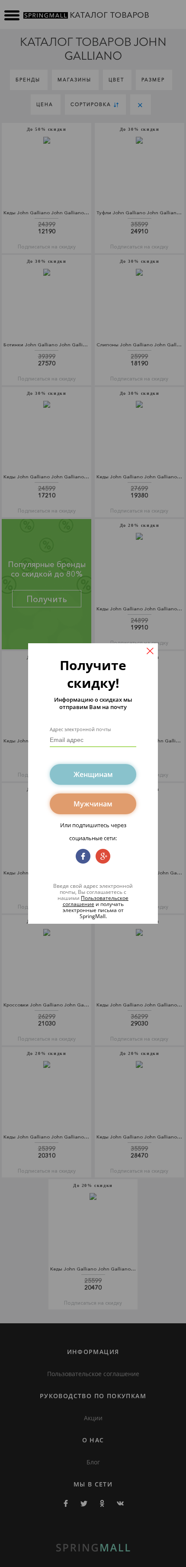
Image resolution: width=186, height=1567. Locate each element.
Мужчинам (93, 804)
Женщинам (93, 774)
